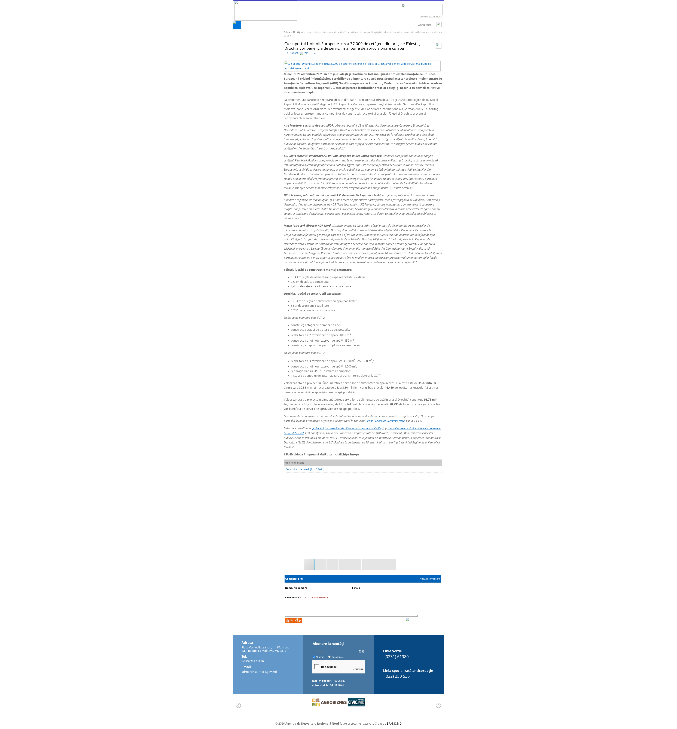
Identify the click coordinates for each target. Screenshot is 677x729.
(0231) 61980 (397, 656)
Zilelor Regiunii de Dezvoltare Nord (385, 420)
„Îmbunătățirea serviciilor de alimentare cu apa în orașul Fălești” (348, 428)
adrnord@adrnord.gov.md (259, 672)
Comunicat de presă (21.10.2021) (305, 469)
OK (361, 651)
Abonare (320, 657)
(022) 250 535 (397, 676)
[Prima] (237, 28)
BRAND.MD (394, 723)
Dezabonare (338, 657)
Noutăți (296, 32)
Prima (287, 32)
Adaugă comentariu (430, 578)
